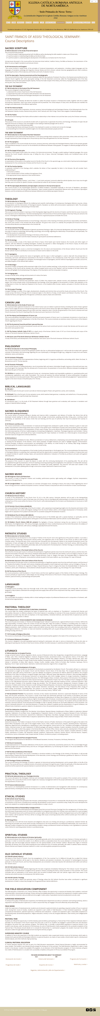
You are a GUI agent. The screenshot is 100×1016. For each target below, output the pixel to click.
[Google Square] (94, 1009)
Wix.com (44, 1010)
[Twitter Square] (90, 1009)
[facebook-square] (87, 1009)
